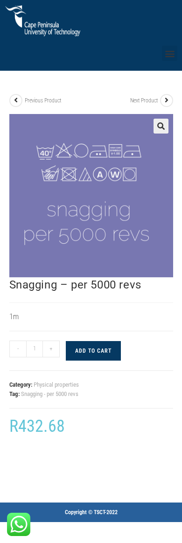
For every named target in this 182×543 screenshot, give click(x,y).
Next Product (144, 100)
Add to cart (93, 351)
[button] (169, 53)
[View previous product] (15, 100)
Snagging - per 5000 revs (49, 393)
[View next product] (166, 100)
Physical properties (56, 384)
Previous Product (43, 100)
